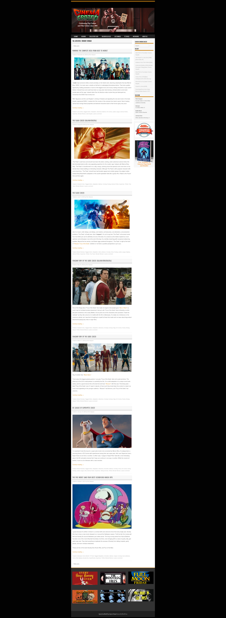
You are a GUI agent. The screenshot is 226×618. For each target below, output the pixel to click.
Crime (112, 252)
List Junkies (117, 36)
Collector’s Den (93, 36)
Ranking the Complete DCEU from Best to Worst (90, 51)
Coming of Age (112, 327)
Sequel (74, 329)
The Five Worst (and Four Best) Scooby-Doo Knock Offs (92, 477)
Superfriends (92, 558)
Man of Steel (123, 308)
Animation (106, 468)
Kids (86, 470)
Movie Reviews (81, 252)
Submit (76, 36)
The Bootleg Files (106, 36)
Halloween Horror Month (83, 556)
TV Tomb (92, 556)
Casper (115, 556)
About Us (144, 36)
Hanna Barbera (126, 556)
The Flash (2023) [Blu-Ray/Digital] (84, 120)
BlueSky (143, 102)
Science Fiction (124, 111)
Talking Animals (104, 470)
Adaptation (93, 111)
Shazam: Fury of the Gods (81, 244)
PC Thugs (126, 36)
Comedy (105, 184)
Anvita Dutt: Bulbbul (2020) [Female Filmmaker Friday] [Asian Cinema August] (144, 67)
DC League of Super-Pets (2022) (83, 408)
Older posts (75, 46)
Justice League (116, 111)
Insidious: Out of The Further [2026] (144, 62)
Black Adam (87, 375)
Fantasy (109, 184)
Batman (104, 111)
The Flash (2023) (78, 193)
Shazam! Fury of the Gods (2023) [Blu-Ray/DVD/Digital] (92, 261)
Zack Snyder (89, 113)
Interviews (136, 36)
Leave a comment (97, 113)
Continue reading (78, 108)
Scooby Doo (86, 558)
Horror (73, 558)
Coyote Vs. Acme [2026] (141, 86)
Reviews (83, 36)
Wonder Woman (82, 113)
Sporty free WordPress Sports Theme (107, 614)
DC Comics (109, 111)
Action (89, 111)
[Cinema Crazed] (113, 32)
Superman (75, 113)
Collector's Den (81, 184)
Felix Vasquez (92, 54)
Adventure (99, 111)
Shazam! (108, 384)
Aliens (100, 252)
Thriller (126, 184)
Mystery (128, 252)
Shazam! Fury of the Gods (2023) (84, 336)
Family (123, 327)
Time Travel (92, 254)
